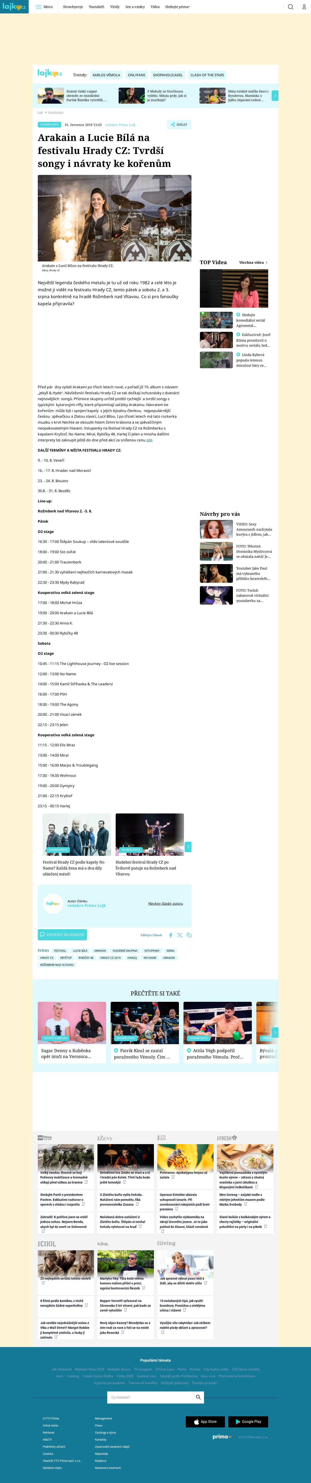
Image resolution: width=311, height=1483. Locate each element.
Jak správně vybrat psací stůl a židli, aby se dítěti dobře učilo (182, 1281)
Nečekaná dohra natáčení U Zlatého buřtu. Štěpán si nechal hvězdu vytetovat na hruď (122, 1222)
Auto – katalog (67, 1376)
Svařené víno (146, 1376)
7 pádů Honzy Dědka (97, 1376)
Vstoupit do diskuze (65, 934)
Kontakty (100, 1439)
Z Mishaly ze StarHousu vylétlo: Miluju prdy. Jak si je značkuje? (166, 95)
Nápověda (101, 1453)
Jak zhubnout (61, 1369)
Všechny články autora (165, 903)
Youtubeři (96, 6)
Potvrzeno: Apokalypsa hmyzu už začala (183, 1175)
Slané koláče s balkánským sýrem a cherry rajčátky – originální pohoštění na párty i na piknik (244, 1222)
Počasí (195, 1369)
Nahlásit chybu (52, 1468)
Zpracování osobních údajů (112, 1446)
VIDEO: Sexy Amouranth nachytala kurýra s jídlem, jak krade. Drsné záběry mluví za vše (254, 529)
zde (149, 439)
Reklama (48, 1432)
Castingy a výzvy (105, 1432)
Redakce (100, 1461)
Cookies (48, 1453)
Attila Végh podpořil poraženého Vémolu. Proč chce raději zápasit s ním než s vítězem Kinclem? (213, 1054)
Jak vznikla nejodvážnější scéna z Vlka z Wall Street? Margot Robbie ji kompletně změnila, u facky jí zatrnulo (64, 1330)
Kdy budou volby (216, 1369)
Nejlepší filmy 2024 (89, 1369)
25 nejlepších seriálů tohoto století (65, 1278)
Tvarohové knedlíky (143, 1383)
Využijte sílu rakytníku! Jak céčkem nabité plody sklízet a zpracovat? (185, 1325)
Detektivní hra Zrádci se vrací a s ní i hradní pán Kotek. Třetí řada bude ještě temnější (125, 1177)
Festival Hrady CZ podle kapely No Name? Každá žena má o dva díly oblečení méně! (74, 868)
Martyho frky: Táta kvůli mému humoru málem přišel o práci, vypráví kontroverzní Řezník (122, 1283)
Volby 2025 (125, 1376)
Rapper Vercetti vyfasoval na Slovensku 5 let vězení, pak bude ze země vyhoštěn (125, 1305)
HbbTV (47, 1439)
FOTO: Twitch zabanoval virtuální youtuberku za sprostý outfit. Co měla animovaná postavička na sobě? (252, 595)
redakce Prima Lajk (120, 125)
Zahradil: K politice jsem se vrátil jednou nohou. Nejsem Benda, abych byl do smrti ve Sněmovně (64, 1222)
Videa (155, 6)
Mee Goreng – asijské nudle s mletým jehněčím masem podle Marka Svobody (242, 1199)
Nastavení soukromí (108, 1468)
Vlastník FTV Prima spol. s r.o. (62, 1461)
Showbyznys (73, 6)
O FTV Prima (51, 1418)
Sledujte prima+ (177, 6)
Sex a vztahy (135, 6)
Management (103, 1418)
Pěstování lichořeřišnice (237, 1376)
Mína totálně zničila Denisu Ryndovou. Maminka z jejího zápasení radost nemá (248, 97)
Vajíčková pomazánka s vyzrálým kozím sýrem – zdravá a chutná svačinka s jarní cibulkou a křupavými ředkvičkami (243, 1180)
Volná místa (50, 1425)
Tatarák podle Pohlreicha (178, 1376)
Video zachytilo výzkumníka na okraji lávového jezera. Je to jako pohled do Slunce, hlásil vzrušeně (184, 1222)
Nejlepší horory (119, 1369)
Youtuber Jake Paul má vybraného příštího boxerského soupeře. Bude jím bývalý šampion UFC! (253, 573)
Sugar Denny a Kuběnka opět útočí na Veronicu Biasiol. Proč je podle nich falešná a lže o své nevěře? (68, 1054)
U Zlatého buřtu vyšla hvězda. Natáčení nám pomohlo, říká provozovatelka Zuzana (121, 1199)
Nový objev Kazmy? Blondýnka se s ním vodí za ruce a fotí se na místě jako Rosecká (125, 1328)
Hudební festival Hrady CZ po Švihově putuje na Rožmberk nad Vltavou (146, 868)
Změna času (165, 1369)
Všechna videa (252, 262)
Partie (182, 1369)
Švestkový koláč (204, 1383)
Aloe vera (208, 1376)
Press (98, 1425)
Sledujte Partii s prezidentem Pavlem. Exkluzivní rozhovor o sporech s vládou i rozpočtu (61, 1199)
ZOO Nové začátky (246, 1369)
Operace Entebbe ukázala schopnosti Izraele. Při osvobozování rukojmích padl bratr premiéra (185, 1202)
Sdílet (181, 126)
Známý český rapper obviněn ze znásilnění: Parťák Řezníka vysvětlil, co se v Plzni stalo (86, 97)
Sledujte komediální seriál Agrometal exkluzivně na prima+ (250, 325)
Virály (115, 6)
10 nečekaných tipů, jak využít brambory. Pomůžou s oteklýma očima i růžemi (182, 1305)
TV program (143, 1369)
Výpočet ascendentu (109, 1383)
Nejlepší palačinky (175, 1383)
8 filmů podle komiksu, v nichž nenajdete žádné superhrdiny (61, 1303)
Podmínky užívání (54, 1446)
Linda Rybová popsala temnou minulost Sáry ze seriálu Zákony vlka (252, 362)
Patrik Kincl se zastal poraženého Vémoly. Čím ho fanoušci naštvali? (143, 1054)
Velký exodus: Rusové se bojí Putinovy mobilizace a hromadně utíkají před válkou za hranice (64, 1177)
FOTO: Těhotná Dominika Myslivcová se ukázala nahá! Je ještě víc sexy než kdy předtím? (254, 551)
